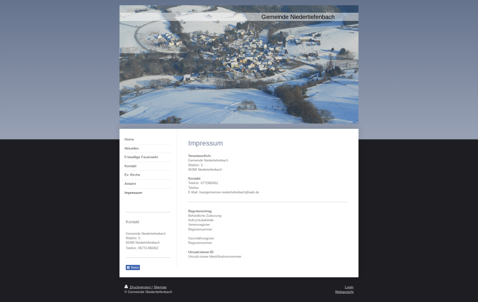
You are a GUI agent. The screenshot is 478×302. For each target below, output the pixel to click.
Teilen (134, 267)
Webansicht (344, 292)
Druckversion (140, 287)
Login (349, 287)
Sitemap (160, 287)
